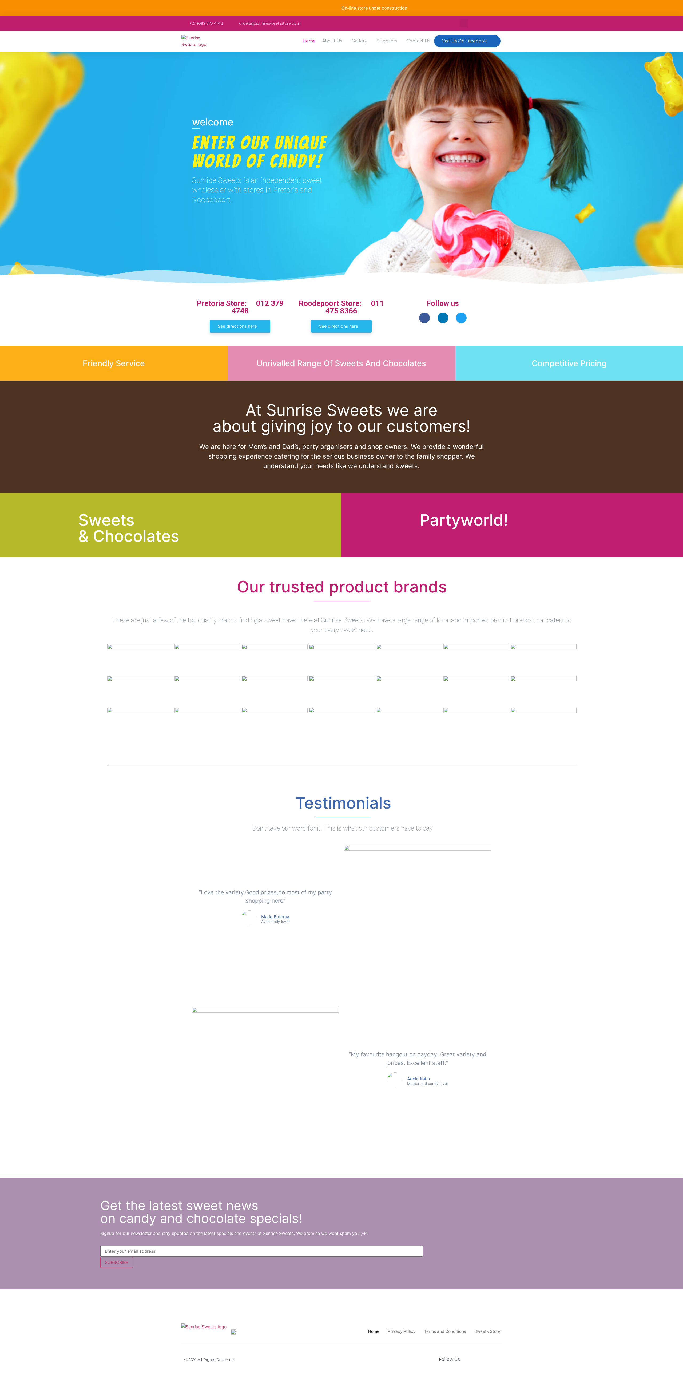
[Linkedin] (443, 318)
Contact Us (418, 41)
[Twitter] (461, 318)
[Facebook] (424, 318)
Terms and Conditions (445, 1331)
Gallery (359, 41)
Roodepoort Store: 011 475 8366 (341, 307)
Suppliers (387, 41)
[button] (467, 41)
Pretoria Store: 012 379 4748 (240, 307)
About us (332, 41)
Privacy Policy (402, 1331)
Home (309, 41)
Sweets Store (487, 1331)
